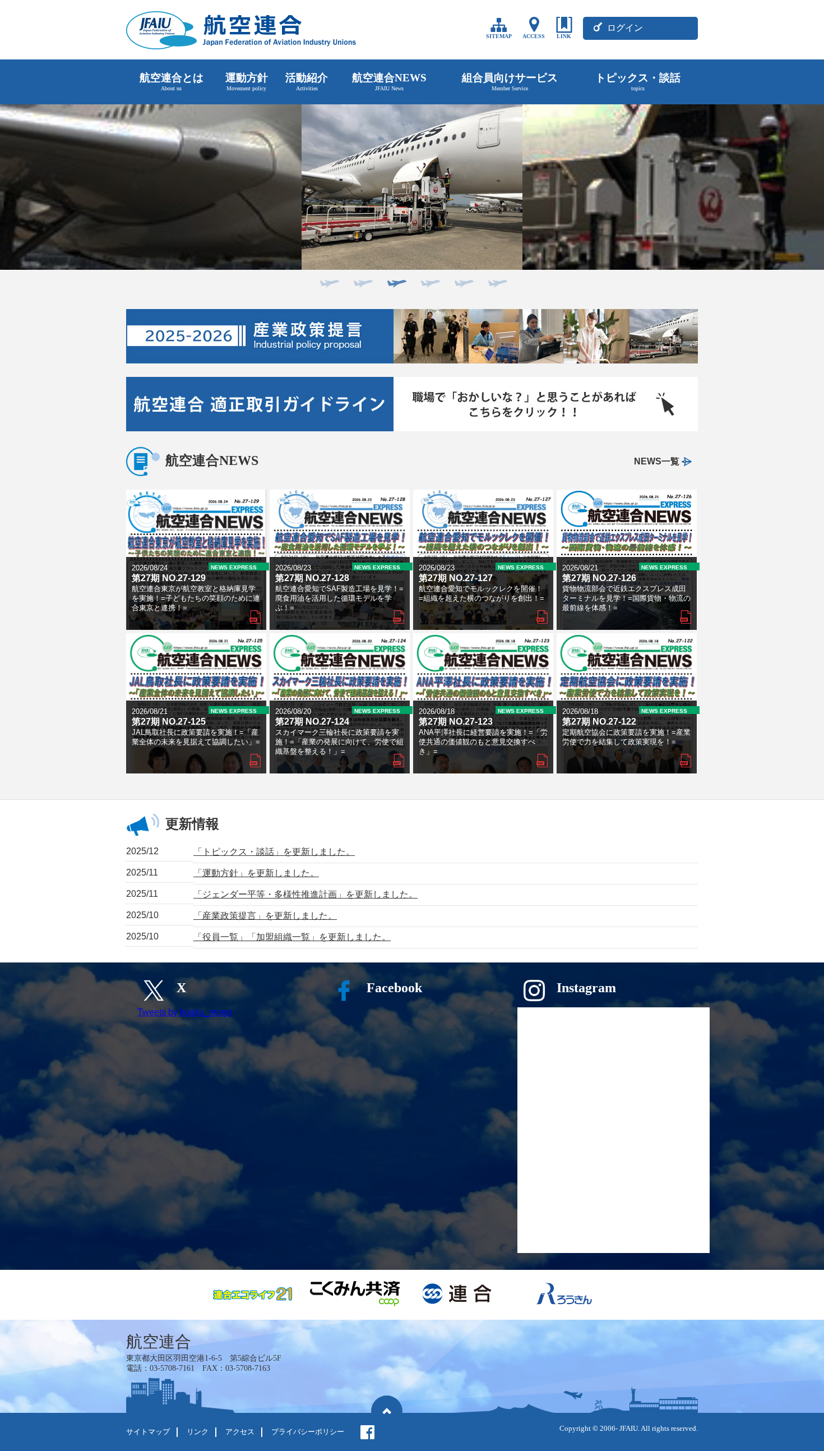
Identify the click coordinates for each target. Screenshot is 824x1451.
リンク (198, 1432)
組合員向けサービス (510, 81)
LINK (564, 36)
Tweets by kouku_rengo (184, 1012)
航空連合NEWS (389, 81)
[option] (412, 187)
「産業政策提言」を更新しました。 (265, 915)
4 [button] (429, 287)
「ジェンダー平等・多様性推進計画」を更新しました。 (305, 894)
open (196, 560)
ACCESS (533, 36)
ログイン (625, 28)
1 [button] (328, 287)
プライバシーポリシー (307, 1432)
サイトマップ (148, 1432)
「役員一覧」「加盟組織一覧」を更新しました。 (292, 937)
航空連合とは (171, 81)
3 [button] (395, 287)
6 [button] (496, 287)
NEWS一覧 (656, 461)
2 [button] (361, 287)
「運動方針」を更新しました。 (256, 873)
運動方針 (246, 81)
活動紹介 (306, 81)
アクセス (239, 1432)
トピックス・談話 (638, 81)
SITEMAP (499, 36)
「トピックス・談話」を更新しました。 (274, 851)
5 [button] (462, 287)
